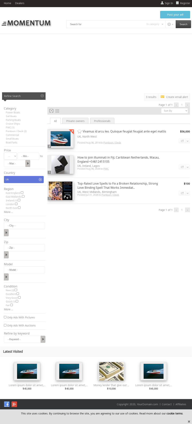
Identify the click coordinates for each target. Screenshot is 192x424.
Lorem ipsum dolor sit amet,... (27, 385)
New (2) (10, 290)
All (55, 121)
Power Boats (13, 112)
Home (7, 3)
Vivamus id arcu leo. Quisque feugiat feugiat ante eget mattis (124, 131)
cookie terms (174, 413)
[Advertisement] (96, 62)
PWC (106, 168)
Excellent (11, 294)
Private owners (75, 121)
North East (11, 208)
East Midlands (13, 196)
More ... (8, 212)
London (10, 204)
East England (13, 193)
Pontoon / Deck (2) (16, 131)
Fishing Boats (13, 120)
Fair (8, 305)
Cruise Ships (13, 123)
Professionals (102, 121)
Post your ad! (175, 14)
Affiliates (181, 404)
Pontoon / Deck (112, 142)
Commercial (12, 135)
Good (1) (10, 301)
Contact (167, 404)
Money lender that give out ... (111, 385)
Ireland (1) (11, 200)
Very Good (12, 297)
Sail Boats (11, 116)
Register (185, 3)
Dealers (19, 3)
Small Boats (12, 138)
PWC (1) (10, 127)
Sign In (169, 3)
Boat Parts (11, 142)
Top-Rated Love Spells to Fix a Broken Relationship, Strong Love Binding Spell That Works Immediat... (117, 186)
